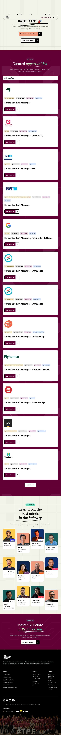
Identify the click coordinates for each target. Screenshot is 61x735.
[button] (53, 17)
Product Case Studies (8, 679)
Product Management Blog (10, 687)
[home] (8, 17)
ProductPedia (6, 685)
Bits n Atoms (51, 684)
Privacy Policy (6, 704)
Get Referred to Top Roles (37, 675)
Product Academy (7, 677)
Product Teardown (7, 682)
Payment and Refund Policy (27, 704)
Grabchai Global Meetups (52, 688)
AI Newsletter (6, 674)
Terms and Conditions (15, 704)
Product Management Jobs (36, 683)
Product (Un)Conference (52, 681)
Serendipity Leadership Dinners (51, 676)
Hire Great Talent (37, 678)
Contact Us (37, 704)
